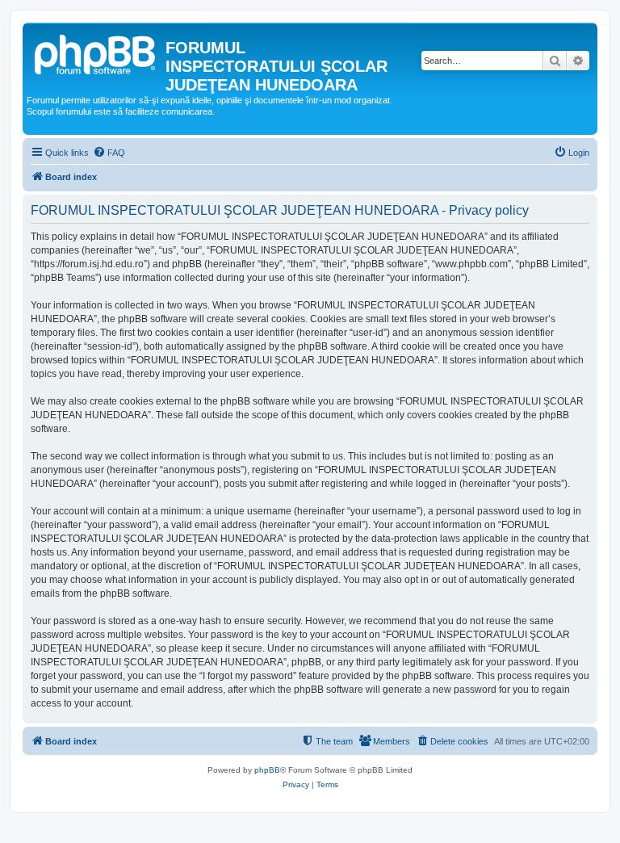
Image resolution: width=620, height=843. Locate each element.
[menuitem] (109, 152)
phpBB (267, 769)
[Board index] (96, 52)
